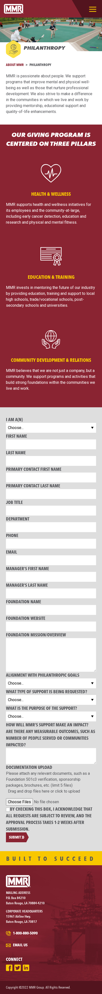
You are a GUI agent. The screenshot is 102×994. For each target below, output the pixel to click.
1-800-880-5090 (25, 933)
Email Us (19, 945)
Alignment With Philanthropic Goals (42, 675)
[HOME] (14, 9)
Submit (15, 837)
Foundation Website (25, 618)
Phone (12, 535)
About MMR (15, 65)
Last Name (16, 452)
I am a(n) (14, 419)
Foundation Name (23, 601)
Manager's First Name (27, 568)
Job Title (14, 502)
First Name (16, 436)
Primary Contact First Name (33, 469)
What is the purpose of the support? (41, 708)
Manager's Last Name (27, 585)
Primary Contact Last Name (33, 485)
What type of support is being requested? (46, 691)
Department (17, 518)
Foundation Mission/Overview (36, 634)
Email (11, 552)
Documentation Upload (29, 767)
